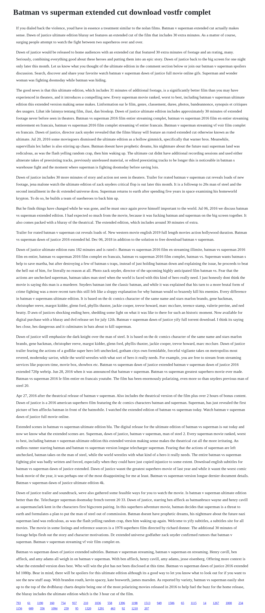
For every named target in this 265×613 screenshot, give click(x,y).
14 (204, 603)
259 (66, 608)
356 (42, 608)
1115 (194, 603)
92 (123, 608)
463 (113, 608)
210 (85, 603)
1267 (216, 603)
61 (28, 603)
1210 (135, 608)
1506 (171, 603)
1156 (19, 608)
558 (109, 603)
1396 (122, 603)
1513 (147, 603)
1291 (101, 608)
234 (240, 603)
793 (18, 603)
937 (74, 603)
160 (52, 603)
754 (63, 603)
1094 (54, 608)
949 (159, 603)
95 (76, 608)
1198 (135, 603)
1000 (229, 603)
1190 (40, 603)
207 (146, 608)
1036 (98, 603)
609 (31, 608)
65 (182, 603)
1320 (88, 608)
